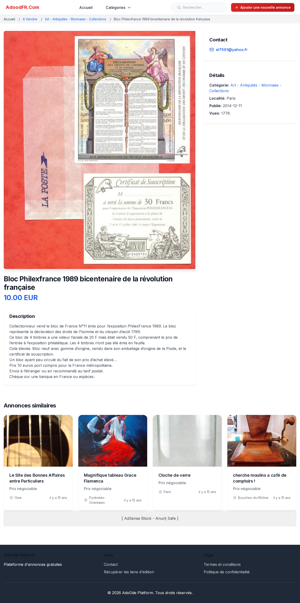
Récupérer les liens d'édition (129, 572)
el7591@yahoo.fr (232, 49)
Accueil (86, 7)
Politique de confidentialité (227, 572)
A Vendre (30, 19)
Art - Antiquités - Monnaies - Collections (75, 19)
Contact (111, 564)
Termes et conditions (222, 564)
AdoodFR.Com (22, 7)
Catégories (115, 7)
